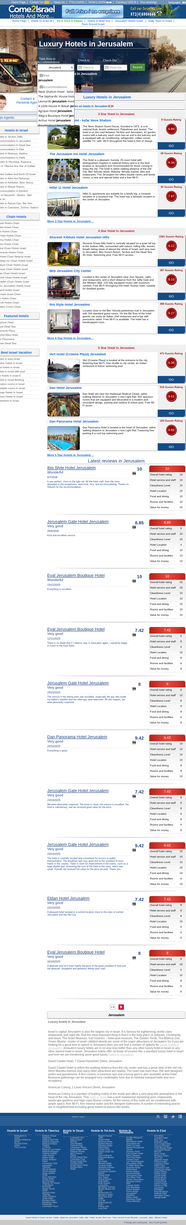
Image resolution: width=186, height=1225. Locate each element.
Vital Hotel (103, 1181)
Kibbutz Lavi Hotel (51, 1149)
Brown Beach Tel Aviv (106, 1190)
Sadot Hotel (104, 1139)
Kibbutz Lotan (161, 1142)
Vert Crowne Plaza (76, 1154)
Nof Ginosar (48, 1181)
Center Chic (104, 1149)
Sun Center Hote (162, 1144)
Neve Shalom (133, 1155)
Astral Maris (160, 1179)
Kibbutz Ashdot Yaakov (49, 1144)
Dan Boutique (133, 1187)
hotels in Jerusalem (121, 1054)
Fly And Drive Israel (20, 1144)
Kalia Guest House (76, 1140)
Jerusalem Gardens (131, 1194)
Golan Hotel (48, 1157)
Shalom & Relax (106, 1167)
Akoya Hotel (160, 1197)
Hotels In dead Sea (99, 20)
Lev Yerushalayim (135, 1161)
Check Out (110, 60)
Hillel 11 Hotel (133, 1145)
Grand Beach (104, 1179)
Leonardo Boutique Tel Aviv (106, 1186)
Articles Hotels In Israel (22, 1140)
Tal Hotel (102, 1161)
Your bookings (148, 2)
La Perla (46, 1147)
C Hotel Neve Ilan (135, 1165)
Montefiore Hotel (134, 1141)
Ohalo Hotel (48, 1179)
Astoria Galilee (49, 1153)
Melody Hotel (104, 1163)
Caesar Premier (162, 1146)
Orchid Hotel (104, 1169)
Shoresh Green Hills (133, 1182)
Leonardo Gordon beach (107, 1172)
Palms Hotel (160, 1173)
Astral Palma (160, 1171)
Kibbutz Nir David (51, 1183)
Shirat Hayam (49, 1169)
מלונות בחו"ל (76, 2)
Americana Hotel (162, 1169)
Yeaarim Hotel (133, 1167)
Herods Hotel (76, 1163)
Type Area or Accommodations (48, 60)
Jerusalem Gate (134, 1163)
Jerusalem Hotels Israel (129, 20)
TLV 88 (101, 1200)
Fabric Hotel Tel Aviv (106, 1152)
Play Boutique (161, 1191)
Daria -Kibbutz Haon (49, 1160)
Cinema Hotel (105, 1165)
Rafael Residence (135, 1147)
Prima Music (160, 1177)
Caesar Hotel (132, 1185)
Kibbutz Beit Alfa (50, 1139)
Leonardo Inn (77, 1137)
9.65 (171, 430)
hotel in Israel (98, 1097)
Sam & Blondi (105, 1155)
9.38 (171, 363)
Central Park (160, 1181)
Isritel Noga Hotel (78, 1149)
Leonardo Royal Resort (162, 1151)
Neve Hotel (159, 1153)
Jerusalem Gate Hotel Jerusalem (78, 521)
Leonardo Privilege (159, 1188)
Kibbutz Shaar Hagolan (49, 1137)
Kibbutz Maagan (50, 1151)
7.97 (171, 196)
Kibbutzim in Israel (20, 1137)
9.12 (171, 246)
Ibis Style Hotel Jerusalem (71, 467)
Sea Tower (103, 1177)
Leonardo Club (161, 1167)
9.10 (171, 279)
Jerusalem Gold (134, 1175)
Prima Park (131, 1169)
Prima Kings (132, 1191)
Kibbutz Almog (77, 1151)
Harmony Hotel (133, 1199)
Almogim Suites (162, 1195)
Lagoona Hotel (161, 1163)
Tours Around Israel (93, 24)
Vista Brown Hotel (163, 1148)
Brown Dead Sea (78, 1157)
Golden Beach (105, 1143)
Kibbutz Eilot (160, 1193)
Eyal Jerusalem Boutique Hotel (76, 575)
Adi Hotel (158, 1136)
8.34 (171, 162)
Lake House (48, 1155)
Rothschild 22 (105, 1193)
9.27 (171, 313)
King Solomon (133, 1201)
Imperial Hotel (105, 1141)
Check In (84, 60)
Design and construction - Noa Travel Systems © (145, 1222)
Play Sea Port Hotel (105, 1198)
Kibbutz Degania (50, 1141)
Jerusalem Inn (133, 1143)
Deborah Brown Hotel (106, 1158)
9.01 (171, 396)
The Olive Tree (133, 1177)
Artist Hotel (103, 1147)
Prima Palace (133, 1171)
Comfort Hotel (161, 1138)
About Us (59, 2)
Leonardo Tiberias (47, 1166)
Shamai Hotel (133, 1151)
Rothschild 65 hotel (105, 1203)
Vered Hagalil (49, 1171)
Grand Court (132, 1159)
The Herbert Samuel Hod (76, 1144)
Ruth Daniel (104, 1183)
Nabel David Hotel (48, 1190)
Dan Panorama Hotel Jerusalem (77, 736)
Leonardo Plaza (78, 1147)
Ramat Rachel (133, 1173)
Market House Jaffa (105, 1137)
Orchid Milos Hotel (76, 1168)
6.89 (171, 129)
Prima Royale (133, 1189)
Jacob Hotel (160, 1175)
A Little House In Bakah (134, 1138)
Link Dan (102, 1208)
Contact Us (37, 2)
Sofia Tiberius (49, 1196)
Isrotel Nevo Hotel (79, 1165)
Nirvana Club (160, 1185)
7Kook (129, 1149)
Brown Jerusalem (134, 1179)
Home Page (18, 2)
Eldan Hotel (132, 1197)
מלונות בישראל (97, 2)
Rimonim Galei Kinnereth (49, 1203)
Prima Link (103, 1206)
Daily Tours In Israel (160, 20)
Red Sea (158, 1140)
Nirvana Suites (161, 1155)
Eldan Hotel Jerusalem (68, 898)
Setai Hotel (47, 1198)
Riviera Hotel (160, 1161)
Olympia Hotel (105, 1145)
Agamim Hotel (161, 1159)
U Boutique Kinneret (47, 1186)
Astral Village (160, 1183)
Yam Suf (158, 1157)
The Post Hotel (133, 1157)
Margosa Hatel (105, 1195)
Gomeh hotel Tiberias (48, 1193)
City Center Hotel (134, 1153)
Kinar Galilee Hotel (48, 1174)
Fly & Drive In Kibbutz (70, 20)
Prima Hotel (104, 1175)
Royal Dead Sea (78, 1161)
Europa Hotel (48, 1200)
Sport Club (159, 1165)
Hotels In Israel (40, 20)
